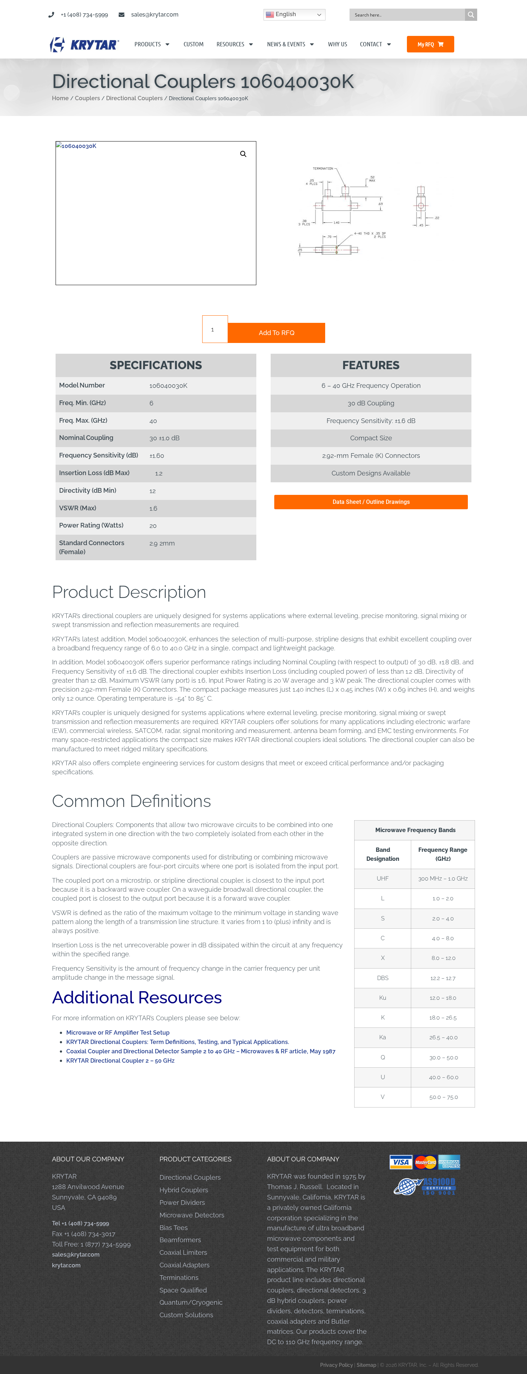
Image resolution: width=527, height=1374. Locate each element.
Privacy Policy (337, 1365)
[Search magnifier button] (471, 15)
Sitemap (367, 1365)
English (285, 14)
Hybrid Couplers (184, 1190)
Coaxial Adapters (185, 1265)
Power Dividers (182, 1202)
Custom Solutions (186, 1315)
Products (147, 44)
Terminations (179, 1277)
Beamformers (180, 1240)
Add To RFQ (276, 332)
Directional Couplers (134, 98)
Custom (194, 44)
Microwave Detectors (192, 1215)
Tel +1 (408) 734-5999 (80, 1223)
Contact (371, 44)
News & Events (286, 44)
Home (60, 98)
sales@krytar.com (76, 1254)
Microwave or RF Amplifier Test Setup (118, 1032)
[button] (243, 154)
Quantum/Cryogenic (191, 1302)
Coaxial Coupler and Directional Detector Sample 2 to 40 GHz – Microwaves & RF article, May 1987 (201, 1051)
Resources (230, 44)
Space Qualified (183, 1290)
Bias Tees (174, 1227)
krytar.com (66, 1265)
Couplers (87, 98)
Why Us (337, 44)
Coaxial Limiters (183, 1252)
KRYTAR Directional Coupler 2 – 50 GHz (120, 1060)
